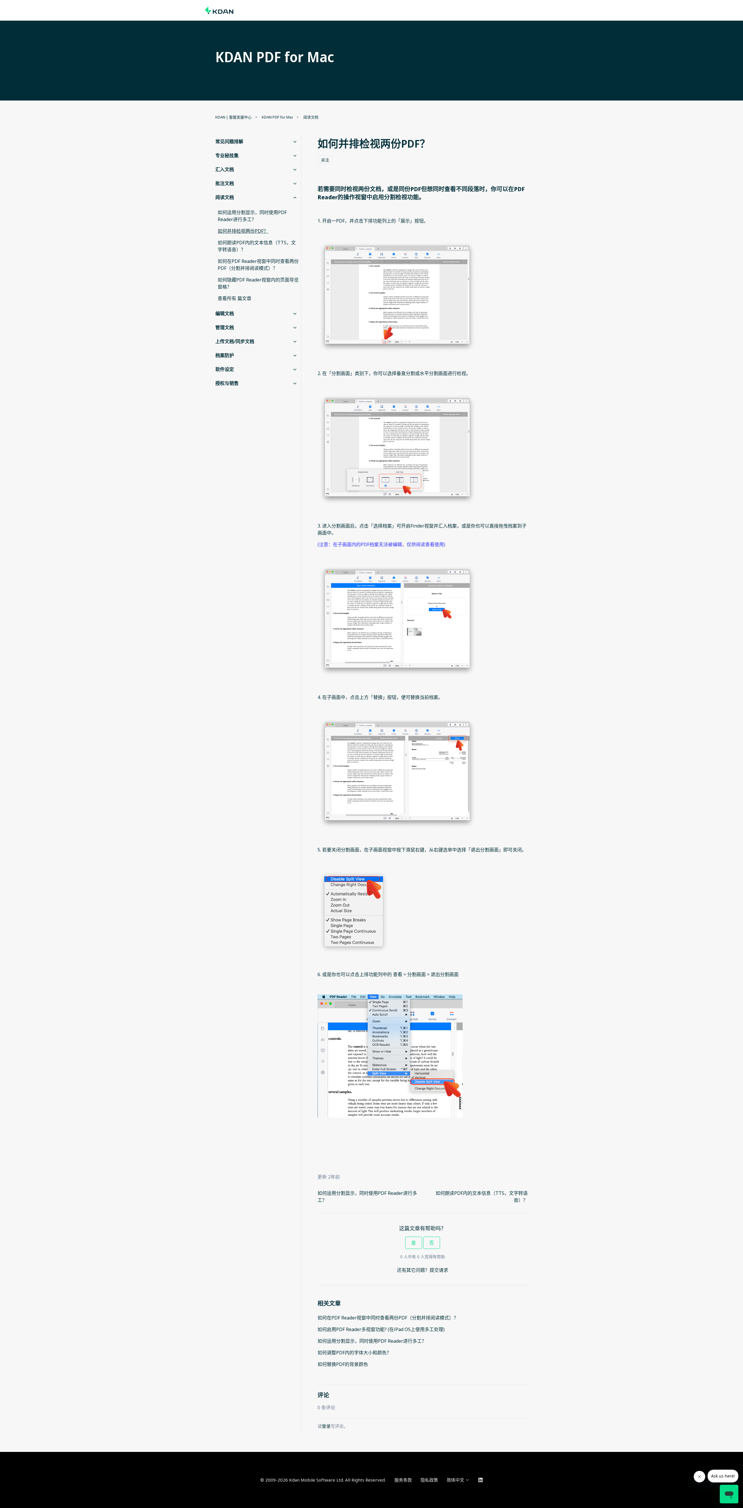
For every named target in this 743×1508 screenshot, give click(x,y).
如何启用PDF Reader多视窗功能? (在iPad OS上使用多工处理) (381, 1329)
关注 (325, 160)
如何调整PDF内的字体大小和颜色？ (354, 1352)
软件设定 (224, 369)
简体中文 (456, 1480)
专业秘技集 (227, 155)
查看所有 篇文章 (234, 298)
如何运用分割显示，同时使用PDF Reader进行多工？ (372, 1341)
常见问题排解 (229, 141)
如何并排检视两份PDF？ (243, 231)
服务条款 (403, 1480)
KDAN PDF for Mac (277, 117)
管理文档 (224, 327)
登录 (326, 1426)
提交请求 (439, 1270)
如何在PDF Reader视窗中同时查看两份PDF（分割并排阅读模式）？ (388, 1318)
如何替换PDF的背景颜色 (343, 1364)
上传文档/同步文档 (234, 341)
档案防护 (224, 355)
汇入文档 (224, 169)
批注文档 (224, 183)
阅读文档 (310, 117)
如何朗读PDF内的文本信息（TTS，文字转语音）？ (257, 246)
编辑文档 (224, 313)
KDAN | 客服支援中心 (233, 117)
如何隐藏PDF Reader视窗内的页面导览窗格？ (258, 283)
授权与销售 (227, 383)
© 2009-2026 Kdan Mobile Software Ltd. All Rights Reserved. (323, 1480)
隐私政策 (429, 1480)
